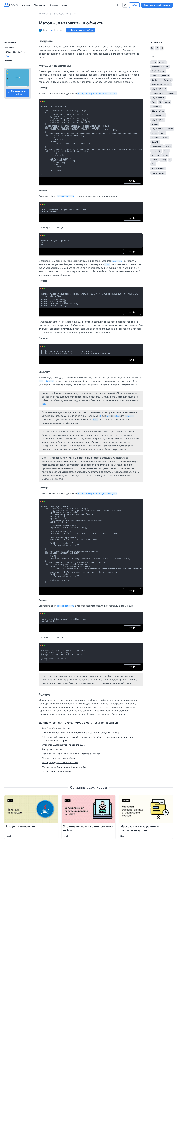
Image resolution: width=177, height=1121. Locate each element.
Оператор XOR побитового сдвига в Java (63, 744)
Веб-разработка (158, 168)
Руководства (61, 13)
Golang (163, 160)
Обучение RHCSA (159, 89)
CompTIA (155, 142)
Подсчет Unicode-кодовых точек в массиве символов (71, 753)
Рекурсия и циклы (52, 749)
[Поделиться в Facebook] (157, 48)
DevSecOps (156, 80)
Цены (64, 5)
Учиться (26, 5)
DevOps (162, 62)
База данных (157, 146)
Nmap (163, 133)
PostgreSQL (156, 151)
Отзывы (54, 5)
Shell (154, 102)
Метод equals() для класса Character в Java (64, 767)
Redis (166, 151)
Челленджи (39, 5)
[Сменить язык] (124, 5)
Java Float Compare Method (56, 728)
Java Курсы (98, 787)
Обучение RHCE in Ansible (162, 129)
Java (75, 13)
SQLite (165, 155)
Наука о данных (158, 173)
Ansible (155, 124)
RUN (131, 181)
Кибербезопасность (160, 67)
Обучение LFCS (158, 98)
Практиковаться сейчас (81, 30)
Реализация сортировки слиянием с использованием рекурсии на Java (80, 732)
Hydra (165, 137)
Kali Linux (167, 80)
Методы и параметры (14, 52)
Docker (167, 102)
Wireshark (155, 137)
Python (154, 160)
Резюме (8, 60)
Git (160, 102)
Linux (154, 62)
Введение (9, 47)
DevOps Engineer (158, 71)
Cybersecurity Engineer (160, 75)
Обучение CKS (157, 120)
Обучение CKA (158, 111)
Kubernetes (156, 106)
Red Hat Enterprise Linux (161, 84)
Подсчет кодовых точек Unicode (59, 758)
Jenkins (154, 133)
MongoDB (155, 155)
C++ (153, 164)
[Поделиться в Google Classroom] (161, 48)
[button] (124, 5)
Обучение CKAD (158, 115)
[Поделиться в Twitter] (152, 48)
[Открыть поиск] (118, 5)
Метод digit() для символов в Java (60, 762)
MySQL (168, 146)
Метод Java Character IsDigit (56, 771)
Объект (7, 56)
